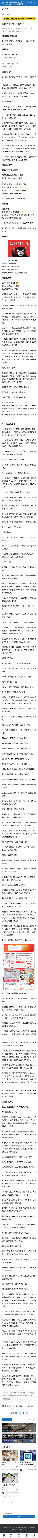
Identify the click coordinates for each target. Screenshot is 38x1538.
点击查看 (20, 4)
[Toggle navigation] (35, 9)
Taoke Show (6, 29)
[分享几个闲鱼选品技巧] (10, 1478)
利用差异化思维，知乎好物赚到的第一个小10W (27, 1463)
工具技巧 (31, 29)
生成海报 (8, 1420)
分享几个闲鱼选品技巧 (9, 1486)
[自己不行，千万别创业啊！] (10, 1455)
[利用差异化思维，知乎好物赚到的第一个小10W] (28, 1455)
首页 (3, 14)
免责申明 (31, 1527)
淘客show (20, 1527)
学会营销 (19, 1406)
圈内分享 (11, 31)
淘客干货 (4, 31)
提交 (19, 1516)
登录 (4, 1513)
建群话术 (8, 1406)
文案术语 (18, 31)
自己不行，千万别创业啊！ (9, 1463)
